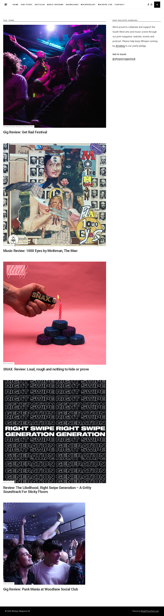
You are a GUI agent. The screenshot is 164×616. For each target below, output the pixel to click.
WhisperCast (88, 5)
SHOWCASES (72, 5)
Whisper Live (105, 5)
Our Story (27, 5)
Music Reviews (28, 127)
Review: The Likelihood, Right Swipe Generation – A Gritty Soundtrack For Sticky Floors (47, 490)
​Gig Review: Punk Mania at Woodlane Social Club (40, 589)
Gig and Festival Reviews (12, 127)
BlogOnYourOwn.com (150, 611)
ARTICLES (40, 5)
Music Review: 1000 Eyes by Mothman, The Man (40, 251)
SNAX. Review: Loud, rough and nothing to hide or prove (46, 369)
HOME (16, 5)
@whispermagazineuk (123, 59)
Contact (120, 5)
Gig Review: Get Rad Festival (25, 132)
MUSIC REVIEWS (55, 5)
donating (120, 46)
